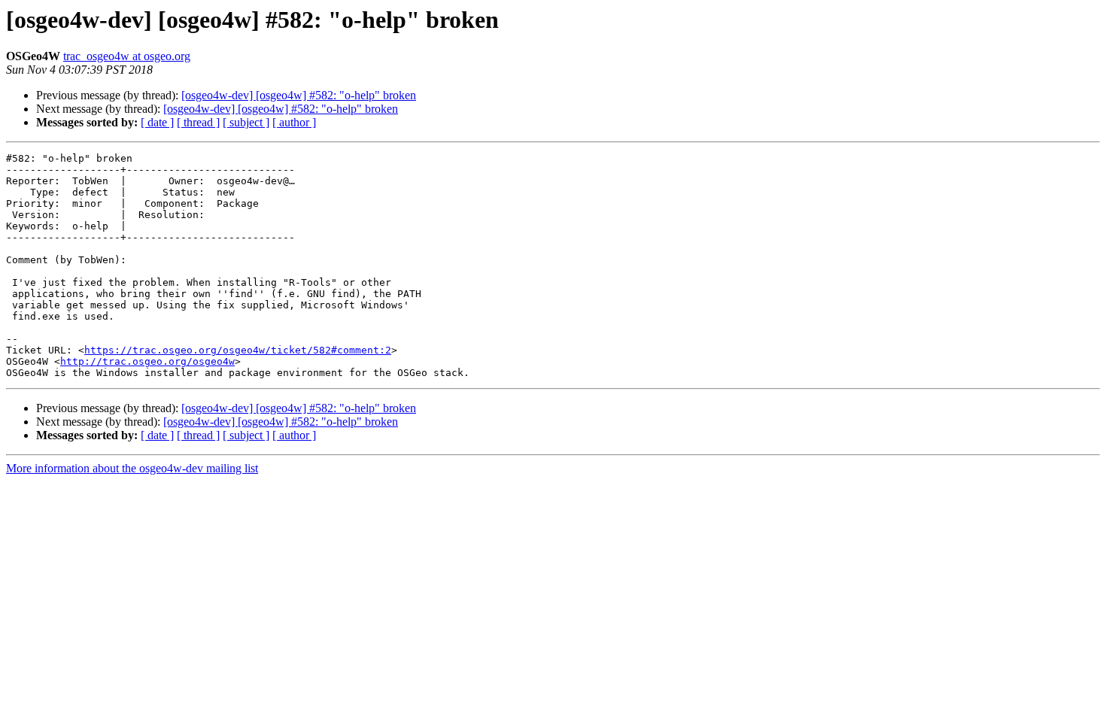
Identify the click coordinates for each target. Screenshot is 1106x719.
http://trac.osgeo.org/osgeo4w (147, 361)
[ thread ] (198, 122)
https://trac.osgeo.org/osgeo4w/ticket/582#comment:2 (237, 350)
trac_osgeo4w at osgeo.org (126, 56)
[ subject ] (246, 122)
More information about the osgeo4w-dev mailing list (132, 468)
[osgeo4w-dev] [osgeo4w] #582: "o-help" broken (298, 95)
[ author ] (294, 122)
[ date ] (157, 122)
